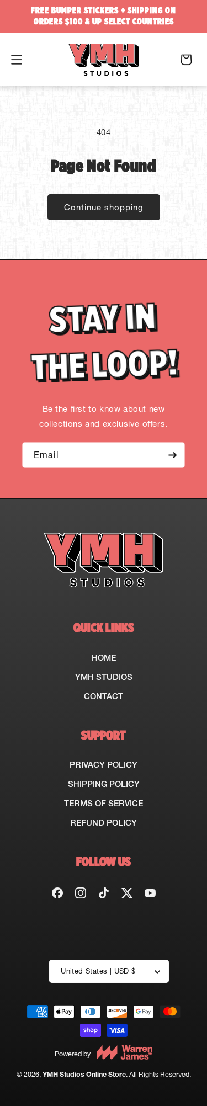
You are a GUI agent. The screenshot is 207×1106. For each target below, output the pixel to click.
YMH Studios (103, 677)
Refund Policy (103, 822)
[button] (16, 59)
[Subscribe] (172, 455)
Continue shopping (104, 207)
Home (104, 657)
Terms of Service (103, 803)
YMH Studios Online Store (84, 1074)
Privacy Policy (103, 764)
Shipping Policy (104, 784)
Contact (103, 696)
